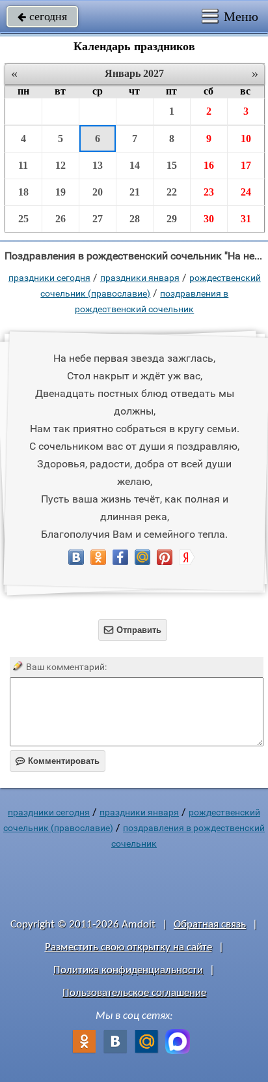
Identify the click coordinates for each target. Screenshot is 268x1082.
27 (97, 218)
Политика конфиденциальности (128, 970)
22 (172, 191)
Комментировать (58, 761)
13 (97, 165)
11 (23, 165)
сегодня (42, 16)
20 (97, 191)
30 (209, 218)
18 (23, 191)
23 (209, 191)
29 (172, 218)
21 (134, 191)
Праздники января (140, 277)
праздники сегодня (49, 277)
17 (246, 165)
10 (246, 138)
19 (60, 191)
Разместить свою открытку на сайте (128, 947)
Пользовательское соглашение (134, 993)
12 (60, 165)
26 (60, 218)
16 (209, 165)
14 (134, 165)
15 (172, 165)
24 (246, 191)
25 (23, 218)
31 (246, 218)
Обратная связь (210, 924)
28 (134, 218)
